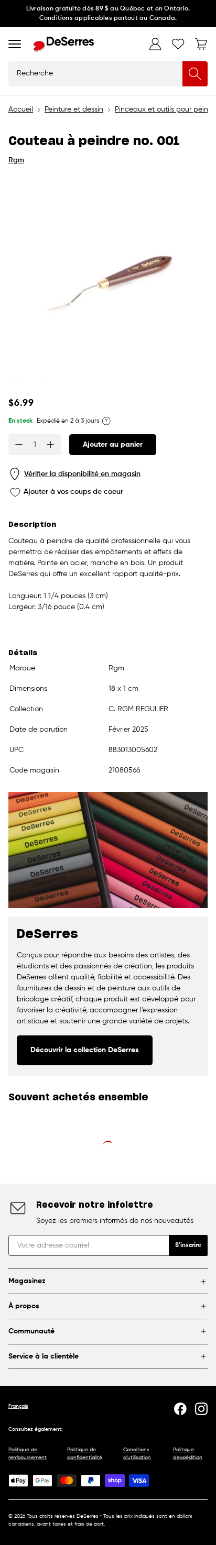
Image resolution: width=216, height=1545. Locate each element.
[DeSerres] (64, 44)
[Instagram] (201, 1409)
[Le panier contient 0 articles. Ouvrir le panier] (201, 44)
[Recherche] (195, 73)
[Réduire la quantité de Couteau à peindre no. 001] (18, 444)
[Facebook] (180, 1409)
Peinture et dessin (74, 109)
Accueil (20, 109)
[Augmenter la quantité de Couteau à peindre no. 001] (50, 444)
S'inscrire (188, 1245)
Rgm (16, 160)
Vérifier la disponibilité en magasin (82, 474)
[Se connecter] (155, 44)
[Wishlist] (178, 44)
